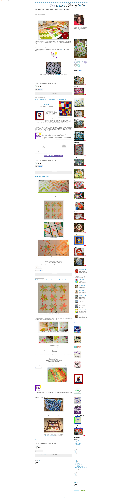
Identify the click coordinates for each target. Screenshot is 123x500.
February (77, 469)
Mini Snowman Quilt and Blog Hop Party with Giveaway (82, 269)
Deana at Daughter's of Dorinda (49, 435)
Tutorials (43, 9)
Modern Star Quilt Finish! (82, 285)
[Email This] (52, 93)
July (76, 459)
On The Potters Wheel (77, 444)
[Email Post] (51, 454)
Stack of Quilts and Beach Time (79, 443)
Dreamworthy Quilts (58, 74)
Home (36, 9)
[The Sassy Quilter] (38, 367)
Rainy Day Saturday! (81, 290)
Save (85, 84)
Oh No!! (76, 441)
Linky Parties (47, 9)
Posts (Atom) (40, 460)
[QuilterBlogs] (77, 347)
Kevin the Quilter (46, 104)
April (76, 461)
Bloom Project (39, 94)
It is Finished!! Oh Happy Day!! (82, 295)
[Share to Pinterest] (56, 93)
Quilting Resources (66, 9)
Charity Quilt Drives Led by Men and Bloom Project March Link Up (50, 99)
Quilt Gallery (56, 9)
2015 (75, 453)
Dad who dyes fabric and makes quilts (47, 151)
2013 (75, 472)
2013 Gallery (51, 9)
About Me (39, 9)
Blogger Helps (61, 9)
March (76, 462)
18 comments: (48, 454)
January (77, 470)
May (76, 460)
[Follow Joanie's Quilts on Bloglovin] (78, 70)
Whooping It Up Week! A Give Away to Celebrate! (82, 309)
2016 (75, 452)
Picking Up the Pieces (77, 442)
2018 (75, 450)
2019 (75, 449)
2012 (75, 473)
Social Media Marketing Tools (77, 486)
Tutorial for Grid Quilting (82, 315)
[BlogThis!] (53, 93)
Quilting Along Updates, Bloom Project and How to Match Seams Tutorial (52, 279)
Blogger (65, 497)
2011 (75, 474)
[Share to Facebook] (55, 93)
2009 (75, 475)
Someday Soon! (39, 16)
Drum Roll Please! (81, 304)
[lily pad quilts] (76, 482)
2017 (75, 451)
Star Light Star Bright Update (42, 176)
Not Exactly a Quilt (77, 440)
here (62, 49)
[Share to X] (54, 93)
